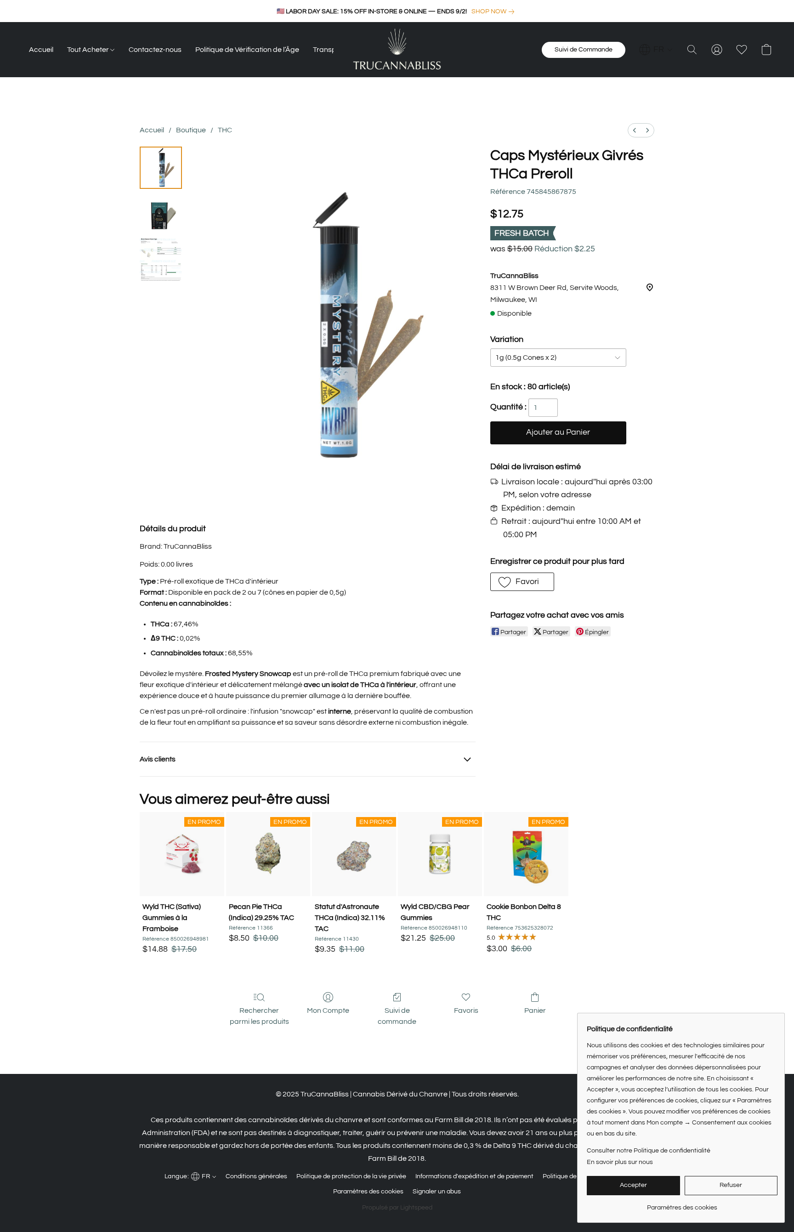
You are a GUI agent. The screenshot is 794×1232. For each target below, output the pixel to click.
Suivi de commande (397, 1016)
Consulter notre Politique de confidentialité (648, 1150)
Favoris (466, 1010)
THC (225, 130)
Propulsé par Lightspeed (397, 1207)
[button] (397, 50)
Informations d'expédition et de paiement (474, 1176)
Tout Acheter (88, 49)
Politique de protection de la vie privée (351, 1176)
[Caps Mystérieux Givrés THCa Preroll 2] (161, 259)
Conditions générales (256, 1176)
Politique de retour (569, 1176)
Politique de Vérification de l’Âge (247, 49)
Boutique (191, 130)
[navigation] (656, 50)
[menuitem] (634, 130)
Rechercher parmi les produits (259, 1016)
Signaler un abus (437, 1191)
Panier (535, 1010)
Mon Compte (328, 1010)
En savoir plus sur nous (620, 1162)
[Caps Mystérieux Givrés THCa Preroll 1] (161, 214)
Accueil (41, 49)
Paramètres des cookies (368, 1191)
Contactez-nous (155, 49)
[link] (494, 11)
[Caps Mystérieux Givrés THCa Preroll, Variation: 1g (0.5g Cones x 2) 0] (161, 168)
